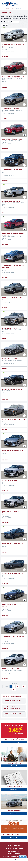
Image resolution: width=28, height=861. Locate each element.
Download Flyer (14, 789)
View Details (14, 766)
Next (14, 689)
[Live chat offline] (23, 856)
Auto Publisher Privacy (14, 851)
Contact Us (19, 848)
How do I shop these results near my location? (12, 714)
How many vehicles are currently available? (12, 700)
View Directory (14, 813)
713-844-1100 (18, 8)
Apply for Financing (14, 742)
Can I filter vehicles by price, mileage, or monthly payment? (12, 707)
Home (9, 845)
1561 (24, 686)
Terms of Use (9, 848)
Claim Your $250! (14, 837)
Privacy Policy (16, 845)
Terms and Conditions (14, 853)
